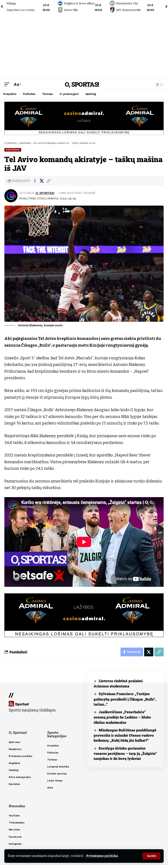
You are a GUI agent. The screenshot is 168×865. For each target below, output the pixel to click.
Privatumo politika (102, 856)
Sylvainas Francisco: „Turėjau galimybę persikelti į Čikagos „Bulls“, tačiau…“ (125, 698)
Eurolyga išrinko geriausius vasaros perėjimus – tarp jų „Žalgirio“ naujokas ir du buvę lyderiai (125, 753)
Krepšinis (13, 150)
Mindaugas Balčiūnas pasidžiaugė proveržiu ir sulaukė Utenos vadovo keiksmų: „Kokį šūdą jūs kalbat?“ (125, 735)
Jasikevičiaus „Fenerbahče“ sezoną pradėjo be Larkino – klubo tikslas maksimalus (122, 717)
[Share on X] (41, 180)
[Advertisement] (84, 47)
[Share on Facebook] (35, 180)
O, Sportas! (82, 84)
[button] (151, 856)
